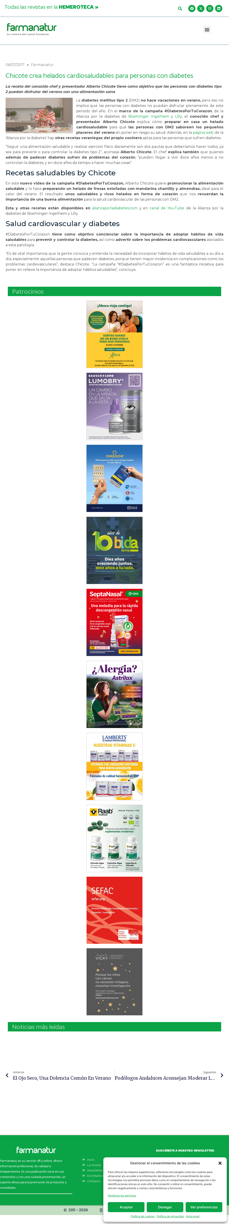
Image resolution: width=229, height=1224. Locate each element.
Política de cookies (143, 1216)
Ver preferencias (204, 1207)
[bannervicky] (114, 981)
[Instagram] (209, 8)
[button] (220, 1163)
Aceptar (126, 1207)
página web (203, 132)
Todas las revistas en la (51, 7)
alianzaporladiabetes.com (115, 208)
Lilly (178, 116)
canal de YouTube (167, 208)
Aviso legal (192, 1216)
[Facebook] (191, 8)
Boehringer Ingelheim (149, 116)
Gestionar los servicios (122, 1195)
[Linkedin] (218, 8)
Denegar (165, 1207)
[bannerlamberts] (114, 334)
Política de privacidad (170, 1216)
